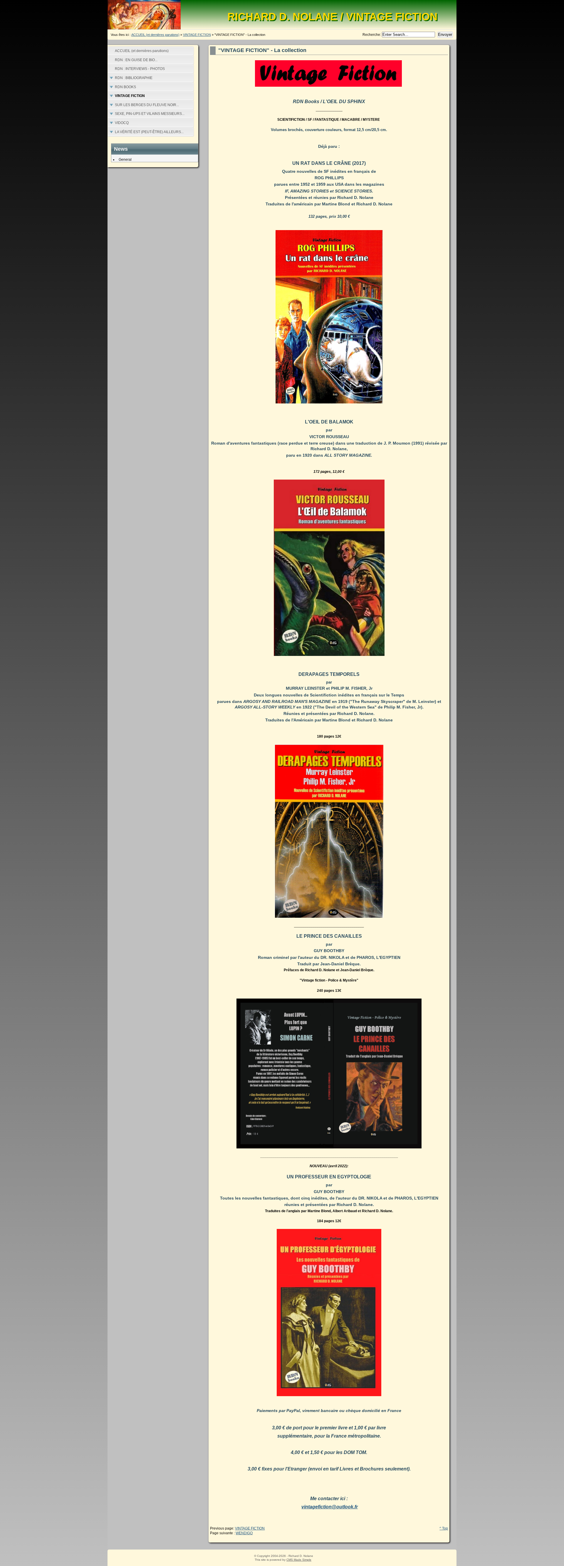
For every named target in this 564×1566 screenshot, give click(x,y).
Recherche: (372, 35)
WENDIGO (244, 1533)
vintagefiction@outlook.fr (329, 1506)
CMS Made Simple (298, 1559)
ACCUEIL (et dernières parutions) (155, 34)
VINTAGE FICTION (197, 34)
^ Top (443, 1528)
